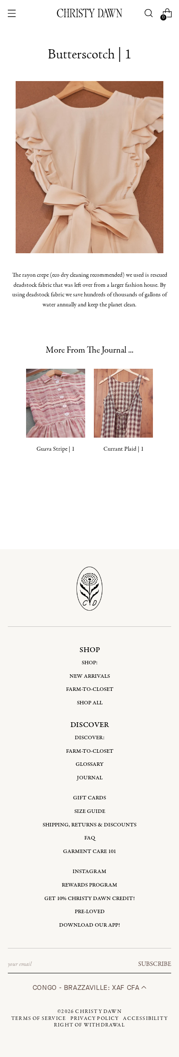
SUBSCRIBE (154, 964)
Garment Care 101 (89, 851)
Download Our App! (89, 925)
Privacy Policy (94, 1018)
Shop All (90, 703)
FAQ (89, 838)
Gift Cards (89, 798)
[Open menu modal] (11, 13)
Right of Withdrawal (89, 1025)
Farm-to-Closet (89, 689)
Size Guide (89, 811)
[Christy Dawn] (89, 13)
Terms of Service (38, 1018)
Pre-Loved (90, 911)
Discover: (90, 737)
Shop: (90, 662)
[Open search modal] (149, 13)
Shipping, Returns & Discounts (89, 825)
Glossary (89, 764)
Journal (90, 778)
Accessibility (145, 1018)
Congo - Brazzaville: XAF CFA (87, 987)
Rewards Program (89, 885)
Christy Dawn (98, 1011)
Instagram (89, 871)
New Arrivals (90, 676)
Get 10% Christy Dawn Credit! (89, 898)
